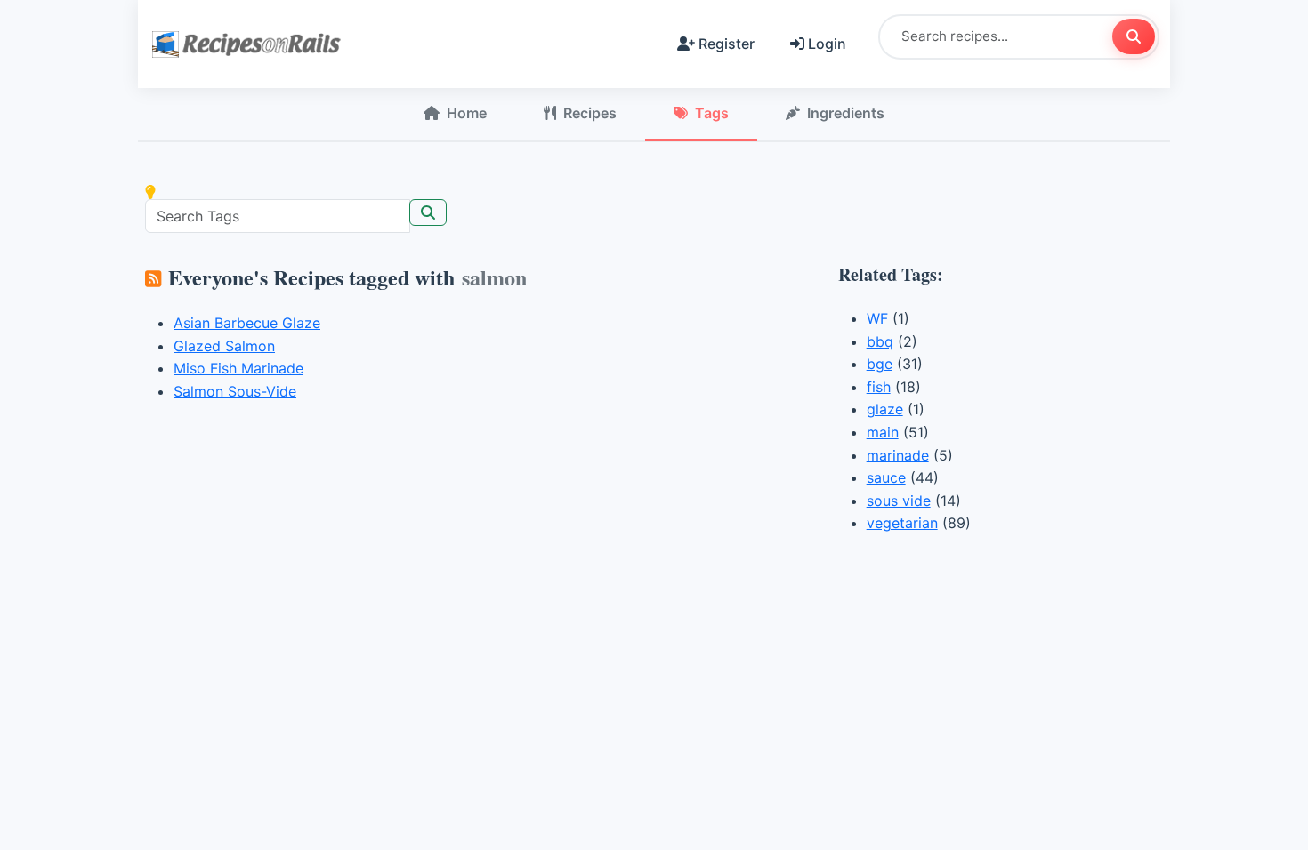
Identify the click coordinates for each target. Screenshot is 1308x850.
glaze (885, 409)
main (883, 432)
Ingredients (845, 113)
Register (726, 43)
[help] (150, 192)
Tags (712, 113)
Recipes (590, 113)
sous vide (899, 500)
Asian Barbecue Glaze (247, 323)
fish (879, 387)
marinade (898, 455)
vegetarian (902, 523)
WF (877, 318)
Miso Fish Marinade (238, 368)
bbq (880, 341)
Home (467, 113)
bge (879, 364)
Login (827, 43)
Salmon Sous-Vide (235, 391)
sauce (886, 477)
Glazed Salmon (224, 346)
